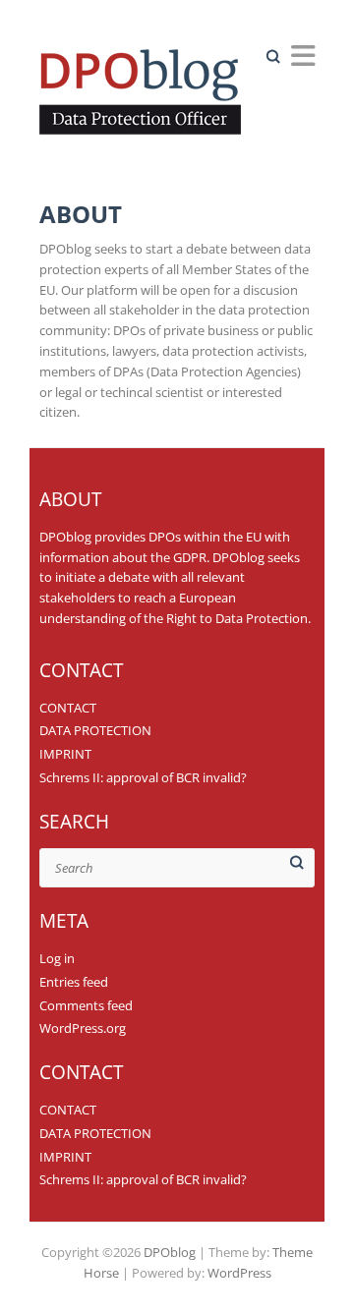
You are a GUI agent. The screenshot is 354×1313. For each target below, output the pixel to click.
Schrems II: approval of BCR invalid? (143, 777)
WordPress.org (82, 1028)
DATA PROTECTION (95, 730)
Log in (57, 958)
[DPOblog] (146, 96)
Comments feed (86, 1005)
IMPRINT (65, 754)
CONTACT (67, 707)
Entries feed (73, 982)
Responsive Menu (303, 55)
